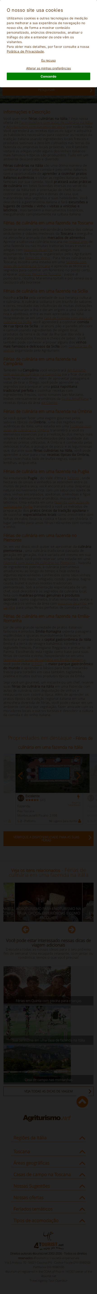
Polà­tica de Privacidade (25, 51)
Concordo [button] (48, 76)
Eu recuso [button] (48, 60)
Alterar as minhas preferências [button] (48, 68)
